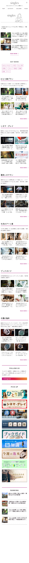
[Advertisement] (14, 543)
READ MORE (13, 53)
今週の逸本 (5, 318)
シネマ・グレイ (7, 126)
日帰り (4, 68)
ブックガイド (6, 271)
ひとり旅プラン (7, 79)
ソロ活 (14, 65)
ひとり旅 (20, 65)
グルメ (10, 68)
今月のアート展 (7, 224)
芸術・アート (6, 71)
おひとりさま (6, 65)
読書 (20, 68)
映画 (15, 68)
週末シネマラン (7, 175)
